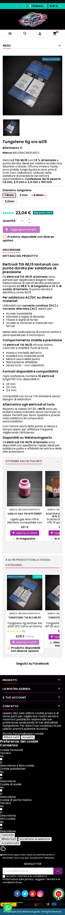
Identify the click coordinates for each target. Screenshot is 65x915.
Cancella (7, 835)
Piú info (7, 734)
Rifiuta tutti (11, 737)
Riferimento (11, 148)
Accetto (27, 737)
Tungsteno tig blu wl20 (24, 617)
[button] (17, 766)
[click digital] (32, 902)
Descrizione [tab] (11, 250)
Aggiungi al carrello (20, 229)
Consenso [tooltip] (9, 745)
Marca (7, 152)
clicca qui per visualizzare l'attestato (34, 857)
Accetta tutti (10, 843)
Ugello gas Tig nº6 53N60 (25, 513)
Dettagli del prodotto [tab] (20, 256)
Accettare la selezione (35, 839)
